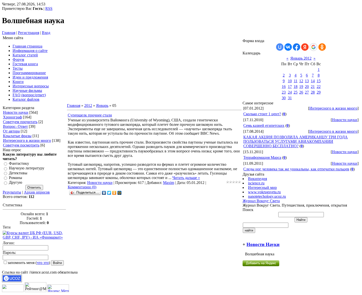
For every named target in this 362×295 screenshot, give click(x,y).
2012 (88, 105)
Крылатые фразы (17, 136)
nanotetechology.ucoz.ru (267, 196)
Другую (15, 182)
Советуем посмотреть (21, 145)
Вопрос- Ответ (15, 126)
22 (319, 86)
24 (290, 92)
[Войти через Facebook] (296, 47)
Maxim (168, 182)
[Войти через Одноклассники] (322, 47)
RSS (48, 8)
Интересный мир (262, 187)
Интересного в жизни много (27, 140)
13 (307, 81)
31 (290, 98)
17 (290, 86)
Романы (15, 178)
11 (295, 81)
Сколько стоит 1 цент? (262, 114)
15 (319, 81)
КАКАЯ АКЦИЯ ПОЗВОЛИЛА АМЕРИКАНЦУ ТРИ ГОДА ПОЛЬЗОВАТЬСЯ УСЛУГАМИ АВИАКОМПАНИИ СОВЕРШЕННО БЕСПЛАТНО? (295, 141)
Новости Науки (263, 244)
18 (295, 86)
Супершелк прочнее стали (90, 115)
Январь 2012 (301, 58)
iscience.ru (256, 183)
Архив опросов (37, 192)
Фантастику (19, 163)
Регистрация (28, 33)
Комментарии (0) (82, 187)
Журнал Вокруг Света (261, 201)
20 (307, 86)
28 (313, 92)
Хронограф (12, 117)
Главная (8, 33)
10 (290, 81)
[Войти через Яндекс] (305, 47)
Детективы (18, 173)
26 (301, 92)
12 (301, 81)
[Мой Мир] (119, 193)
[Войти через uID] (279, 47)
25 (295, 92)
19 (301, 86)
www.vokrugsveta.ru (264, 192)
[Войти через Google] (313, 47)
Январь (102, 105)
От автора (11, 131)
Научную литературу (26, 168)
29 (319, 92)
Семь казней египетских (263, 125)
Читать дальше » (186, 178)
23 (284, 92)
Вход (46, 33)
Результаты (12, 192)
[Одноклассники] (114, 193)
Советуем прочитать (20, 122)
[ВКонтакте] (104, 193)
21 (313, 86)
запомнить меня (21, 263)
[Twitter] (109, 193)
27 (307, 92)
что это (43, 263)
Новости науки (15, 112)
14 (313, 81)
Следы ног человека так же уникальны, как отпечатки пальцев (296, 169)
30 (284, 98)
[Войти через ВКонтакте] (288, 47)
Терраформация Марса (262, 157)
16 (284, 86)
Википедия (257, 179)
